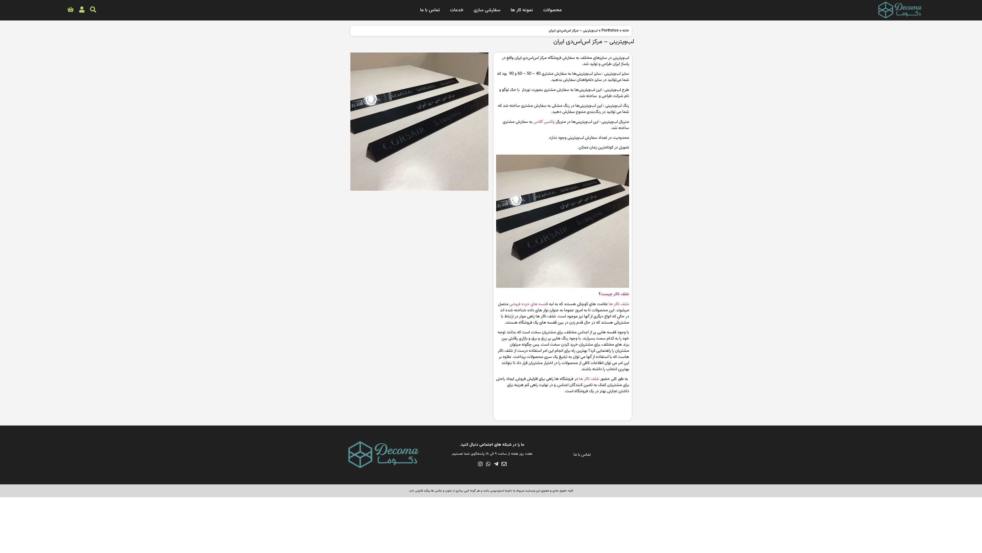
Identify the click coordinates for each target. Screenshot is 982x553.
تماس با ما (430, 10)
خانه (625, 31)
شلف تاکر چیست (615, 294)
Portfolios (610, 31)
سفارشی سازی (487, 10)
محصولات (552, 10)
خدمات (456, 10)
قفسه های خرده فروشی (528, 304)
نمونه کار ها (522, 10)
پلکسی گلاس (544, 122)
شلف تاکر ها (619, 304)
